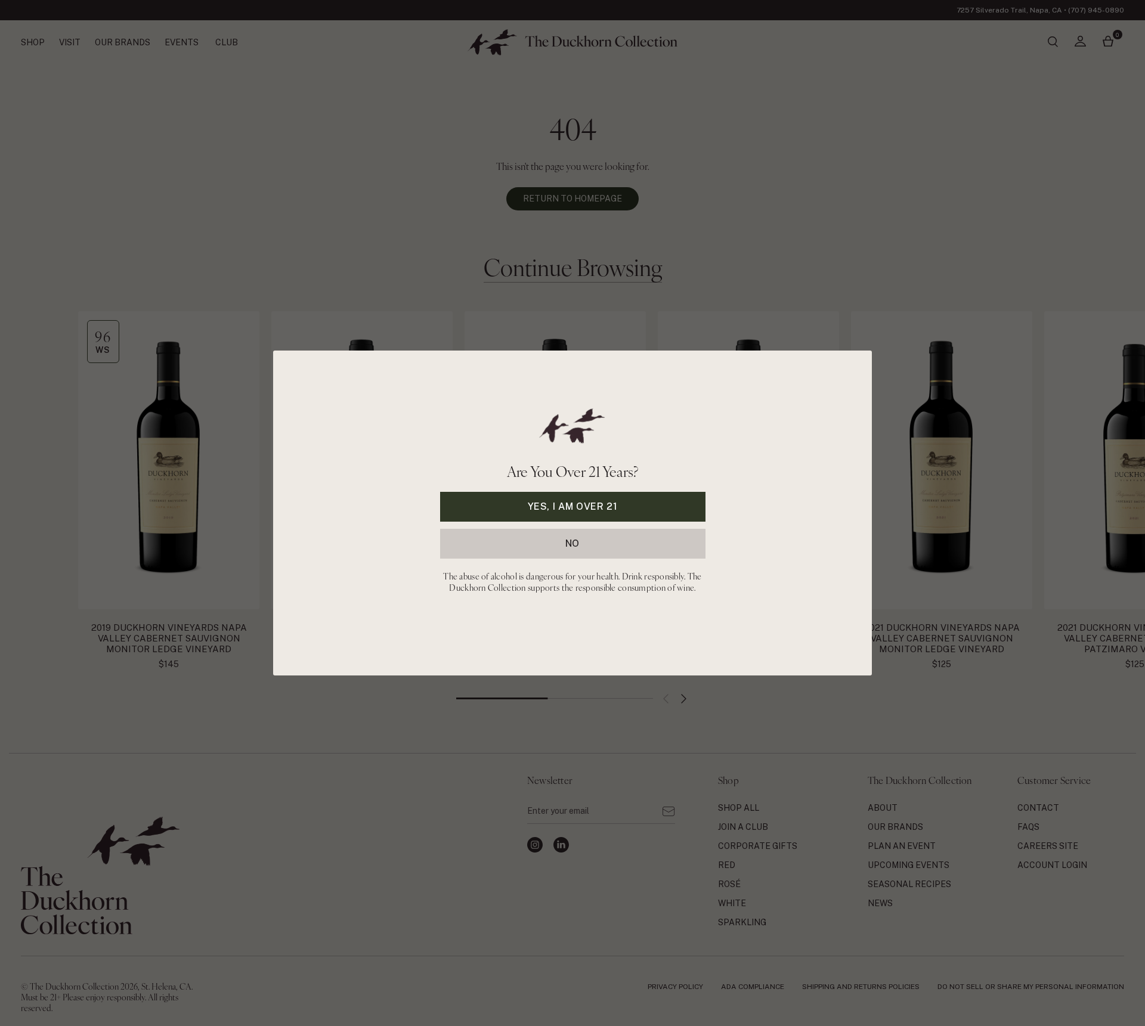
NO (572, 543)
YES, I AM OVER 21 (573, 506)
